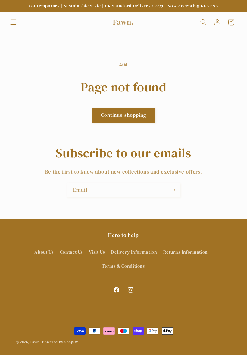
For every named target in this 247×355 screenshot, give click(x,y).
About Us (44, 252)
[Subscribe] (173, 190)
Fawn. (35, 342)
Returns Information (185, 252)
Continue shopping (123, 115)
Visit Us (97, 252)
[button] (13, 22)
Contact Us (71, 252)
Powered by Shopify (60, 342)
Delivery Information (134, 252)
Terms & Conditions (123, 266)
